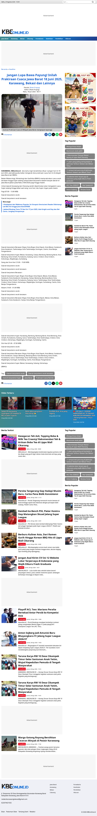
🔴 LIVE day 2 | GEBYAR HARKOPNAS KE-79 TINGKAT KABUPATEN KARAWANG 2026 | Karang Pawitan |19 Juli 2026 (84, 415)
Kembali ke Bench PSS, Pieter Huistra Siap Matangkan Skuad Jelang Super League (84, 227)
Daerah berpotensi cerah (16, 373)
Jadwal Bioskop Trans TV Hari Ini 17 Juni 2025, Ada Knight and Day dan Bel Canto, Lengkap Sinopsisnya (31, 210)
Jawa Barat (4, 39)
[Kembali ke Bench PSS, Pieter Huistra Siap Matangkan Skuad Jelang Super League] (69, 228)
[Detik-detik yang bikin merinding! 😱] (36, 403)
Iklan (3, 812)
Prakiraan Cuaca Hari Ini (44, 378)
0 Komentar (7, 135)
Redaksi (32, 812)
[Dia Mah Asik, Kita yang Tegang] (60, 403)
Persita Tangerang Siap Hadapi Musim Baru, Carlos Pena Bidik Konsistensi (84, 216)
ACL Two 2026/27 (72, 185)
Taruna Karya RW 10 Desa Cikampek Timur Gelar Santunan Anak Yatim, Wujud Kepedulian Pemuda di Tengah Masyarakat (39, 660)
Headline (12, 69)
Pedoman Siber (11, 812)
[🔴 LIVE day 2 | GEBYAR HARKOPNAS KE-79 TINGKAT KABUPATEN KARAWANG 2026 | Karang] (84, 403)
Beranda (4, 69)
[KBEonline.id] (15, 32)
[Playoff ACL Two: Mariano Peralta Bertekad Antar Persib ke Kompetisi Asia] (9, 615)
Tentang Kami (23, 812)
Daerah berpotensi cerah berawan (40, 373)
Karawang (14, 39)
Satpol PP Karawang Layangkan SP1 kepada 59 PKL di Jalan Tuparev (11, 413)
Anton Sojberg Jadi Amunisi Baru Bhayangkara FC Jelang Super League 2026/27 (39, 636)
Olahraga (22, 497)
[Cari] (92, 1)
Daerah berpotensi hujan (12, 378)
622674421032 (6, 803)
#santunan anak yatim (74, 151)
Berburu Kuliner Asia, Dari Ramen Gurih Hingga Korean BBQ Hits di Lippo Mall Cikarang (84, 239)
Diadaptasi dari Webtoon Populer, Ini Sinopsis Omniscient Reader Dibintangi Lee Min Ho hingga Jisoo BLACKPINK (32, 205)
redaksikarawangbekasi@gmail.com (14, 799)
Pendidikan (59, 39)
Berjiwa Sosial (85, 189)
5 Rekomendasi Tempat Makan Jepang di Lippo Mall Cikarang (77, 156)
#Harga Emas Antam (73, 147)
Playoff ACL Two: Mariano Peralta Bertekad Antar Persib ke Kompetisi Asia (38, 612)
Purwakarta (39, 39)
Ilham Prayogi (35, 87)
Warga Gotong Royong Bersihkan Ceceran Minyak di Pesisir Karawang (38, 739)
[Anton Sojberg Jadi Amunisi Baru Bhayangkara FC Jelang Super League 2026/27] (9, 638)
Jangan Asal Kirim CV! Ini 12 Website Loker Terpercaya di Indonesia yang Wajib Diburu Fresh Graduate (83, 251)
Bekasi (22, 39)
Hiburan (68, 39)
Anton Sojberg (71, 189)
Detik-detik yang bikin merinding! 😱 (33, 412)
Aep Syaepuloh (87, 185)
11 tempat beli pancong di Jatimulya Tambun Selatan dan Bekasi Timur (79, 171)
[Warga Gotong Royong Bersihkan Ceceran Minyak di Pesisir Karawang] (9, 743)
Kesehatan (49, 39)
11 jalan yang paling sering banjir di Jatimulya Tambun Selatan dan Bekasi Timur (79, 164)
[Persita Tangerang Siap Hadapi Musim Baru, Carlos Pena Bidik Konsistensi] (69, 217)
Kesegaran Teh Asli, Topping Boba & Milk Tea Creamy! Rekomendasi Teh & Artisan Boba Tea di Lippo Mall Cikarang (84, 203)
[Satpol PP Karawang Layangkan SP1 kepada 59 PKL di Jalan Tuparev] (12, 403)
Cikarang (30, 39)
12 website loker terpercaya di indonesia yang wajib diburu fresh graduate (78, 179)
